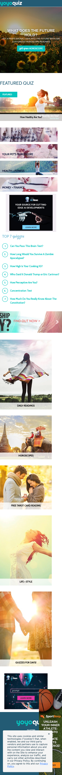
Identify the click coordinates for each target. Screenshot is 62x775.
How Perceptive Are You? (23, 282)
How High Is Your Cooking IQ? (26, 266)
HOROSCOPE (31, 48)
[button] (4, 322)
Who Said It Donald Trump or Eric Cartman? (34, 274)
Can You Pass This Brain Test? (26, 246)
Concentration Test (21, 290)
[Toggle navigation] (60, 1)
